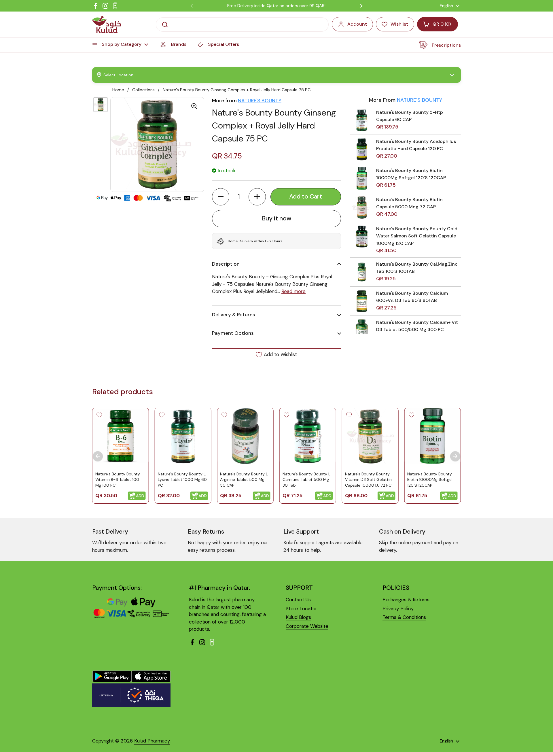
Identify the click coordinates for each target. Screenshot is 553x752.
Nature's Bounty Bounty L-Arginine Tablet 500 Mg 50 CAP (245, 479)
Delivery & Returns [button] (233, 314)
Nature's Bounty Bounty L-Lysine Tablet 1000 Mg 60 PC (183, 479)
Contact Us (298, 599)
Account (357, 24)
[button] (220, 196)
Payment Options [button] (233, 333)
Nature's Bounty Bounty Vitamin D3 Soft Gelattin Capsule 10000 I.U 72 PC (368, 479)
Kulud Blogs (298, 617)
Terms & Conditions (404, 617)
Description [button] (226, 264)
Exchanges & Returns (405, 599)
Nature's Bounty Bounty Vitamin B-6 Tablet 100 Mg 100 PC (117, 479)
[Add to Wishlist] (99, 415)
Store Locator (301, 608)
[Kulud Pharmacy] (106, 24)
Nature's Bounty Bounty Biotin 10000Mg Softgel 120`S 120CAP (429, 479)
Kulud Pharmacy (152, 741)
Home (118, 90)
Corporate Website (307, 626)
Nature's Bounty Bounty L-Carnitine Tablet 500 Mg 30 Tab (307, 479)
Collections (143, 90)
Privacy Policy (398, 608)
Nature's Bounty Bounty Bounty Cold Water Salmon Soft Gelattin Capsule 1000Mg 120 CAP (416, 236)
